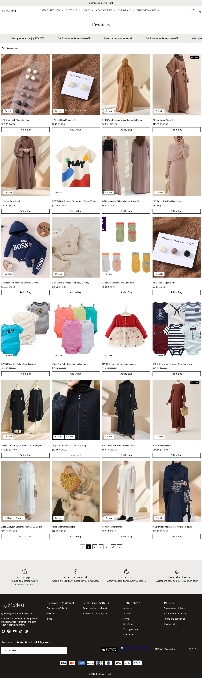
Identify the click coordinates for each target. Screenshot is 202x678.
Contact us (128, 634)
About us (127, 608)
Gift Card (50, 613)
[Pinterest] (26, 631)
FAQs (126, 619)
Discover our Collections (58, 608)
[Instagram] (9, 631)
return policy (192, 581)
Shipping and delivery (174, 608)
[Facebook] (3, 631)
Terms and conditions (174, 619)
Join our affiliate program (95, 613)
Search (126, 613)
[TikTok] (20, 631)
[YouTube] (14, 631)
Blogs (49, 619)
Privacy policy (171, 624)
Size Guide (128, 624)
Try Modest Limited (104, 674)
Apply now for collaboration (96, 608)
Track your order (131, 629)
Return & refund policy (175, 613)
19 (113, 547)
